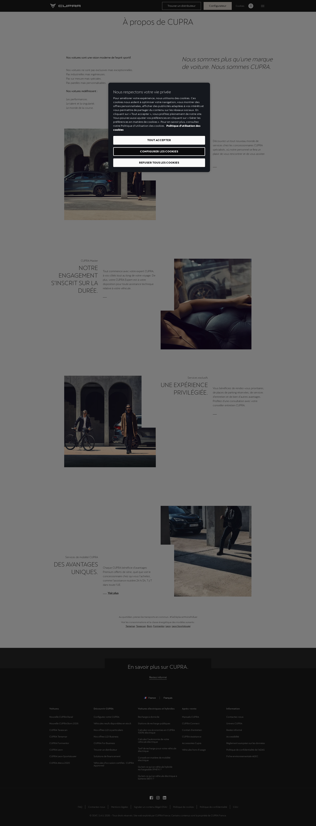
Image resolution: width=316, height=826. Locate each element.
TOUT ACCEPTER (159, 140)
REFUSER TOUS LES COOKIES (159, 162)
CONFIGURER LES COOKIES (159, 151)
